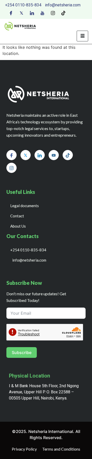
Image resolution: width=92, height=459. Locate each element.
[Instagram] (53, 12)
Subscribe (21, 352)
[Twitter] (21, 12)
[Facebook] (11, 12)
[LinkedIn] (32, 12)
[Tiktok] (63, 12)
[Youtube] (42, 12)
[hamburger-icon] (82, 36)
